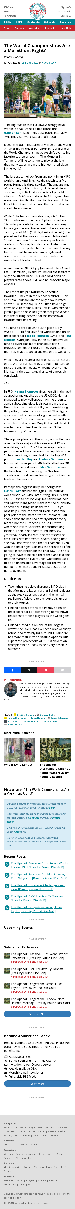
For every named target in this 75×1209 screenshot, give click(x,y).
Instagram (30, 1180)
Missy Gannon (31, 721)
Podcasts (50, 28)
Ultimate (11, 15)
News (7, 28)
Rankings (65, 22)
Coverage (30, 1127)
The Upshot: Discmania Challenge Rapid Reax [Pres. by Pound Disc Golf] (38, 887)
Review (26, 1135)
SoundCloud (10, 1184)
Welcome (8, 1154)
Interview (62, 1127)
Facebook (9, 1180)
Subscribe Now (37, 1014)
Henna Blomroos (26, 391)
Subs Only (65, 28)
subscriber (33, 817)
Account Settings (56, 1154)
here (51, 807)
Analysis (19, 28)
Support (8, 1158)
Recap (52, 62)
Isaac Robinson (38, 336)
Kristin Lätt (12, 491)
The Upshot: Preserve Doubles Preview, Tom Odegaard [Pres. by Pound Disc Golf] (39, 876)
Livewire (54, 1135)
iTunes (22, 1184)
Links (6, 1131)
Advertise (17, 1167)
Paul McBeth (51, 721)
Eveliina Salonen (51, 459)
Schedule (49, 22)
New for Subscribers (26, 1154)
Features (8, 1127)
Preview (52, 1131)
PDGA (7, 22)
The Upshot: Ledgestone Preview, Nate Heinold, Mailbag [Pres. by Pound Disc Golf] (40, 1001)
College (23, 1144)
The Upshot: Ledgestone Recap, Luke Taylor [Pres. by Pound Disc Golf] (36, 909)
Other (32, 1131)
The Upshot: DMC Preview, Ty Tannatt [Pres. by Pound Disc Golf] (37, 898)
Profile (61, 1131)
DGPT (19, 22)
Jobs (50, 1167)
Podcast (41, 1131)
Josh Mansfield (29, 62)
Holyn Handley (22, 459)
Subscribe (63, 11)
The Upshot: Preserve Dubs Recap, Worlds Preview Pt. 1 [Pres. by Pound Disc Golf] (40, 865)
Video (44, 1135)
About (17, 831)
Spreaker (53, 1180)
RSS (29, 1184)
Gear (39, 1127)
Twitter (19, 1180)
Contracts (33, 22)
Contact (11, 7)
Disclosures (39, 1167)
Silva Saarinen (50, 467)
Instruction (34, 28)
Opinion (23, 1131)
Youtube (42, 1180)
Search (64, 15)
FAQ (17, 1158)
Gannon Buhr (13, 133)
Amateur (34, 1144)
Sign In (64, 7)
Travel (36, 1135)
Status (57, 1167)
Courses (19, 1127)
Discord (11, 11)
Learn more (37, 1083)
